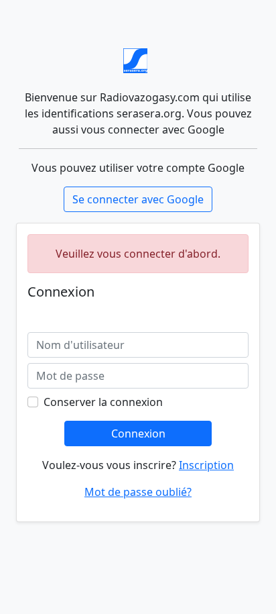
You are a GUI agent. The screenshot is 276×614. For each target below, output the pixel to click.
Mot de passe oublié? (138, 491)
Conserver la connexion (103, 402)
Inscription (206, 465)
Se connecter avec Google (138, 199)
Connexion (138, 433)
